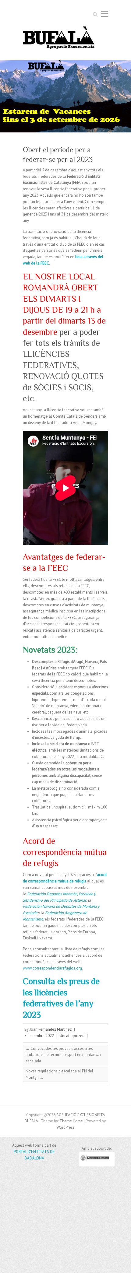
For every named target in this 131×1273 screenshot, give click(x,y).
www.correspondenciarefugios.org (52, 968)
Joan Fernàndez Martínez (51, 1029)
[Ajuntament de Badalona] (97, 1165)
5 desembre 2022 (39, 1035)
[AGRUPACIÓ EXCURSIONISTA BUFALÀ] (59, 39)
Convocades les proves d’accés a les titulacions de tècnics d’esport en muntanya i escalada (63, 1055)
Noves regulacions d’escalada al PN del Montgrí (59, 1074)
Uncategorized (72, 1035)
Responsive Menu (104, 14)
